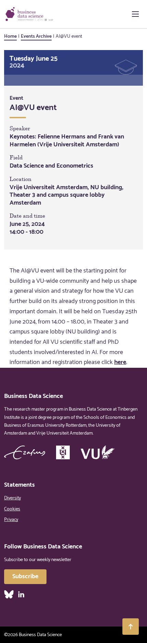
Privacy (11, 520)
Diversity (12, 498)
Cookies (12, 509)
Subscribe (25, 576)
